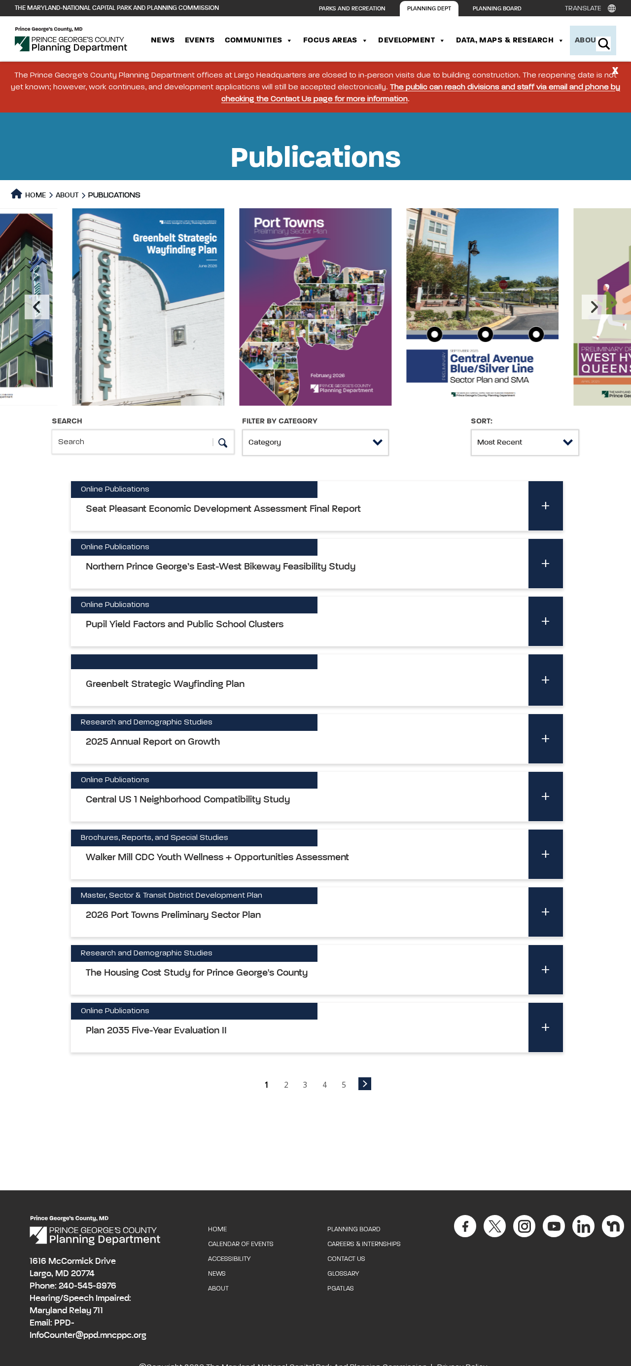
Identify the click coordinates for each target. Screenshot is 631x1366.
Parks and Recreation (352, 9)
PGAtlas (340, 1289)
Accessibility (229, 1259)
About (587, 40)
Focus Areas (330, 40)
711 (98, 1310)
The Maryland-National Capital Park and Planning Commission (117, 8)
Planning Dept (429, 9)
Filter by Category (279, 421)
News (163, 40)
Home (35, 195)
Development (406, 40)
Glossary (343, 1274)
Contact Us (346, 1259)
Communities (253, 40)
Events (200, 40)
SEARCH (67, 421)
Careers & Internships (364, 1244)
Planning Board (497, 9)
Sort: (481, 421)
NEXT (364, 1083)
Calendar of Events (241, 1244)
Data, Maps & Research (505, 40)
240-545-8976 (87, 1286)
